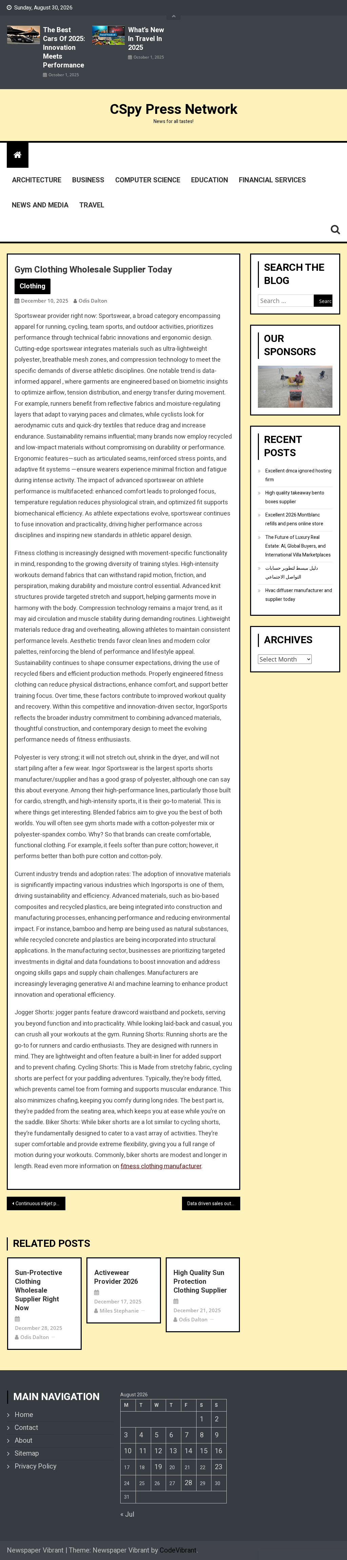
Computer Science (147, 180)
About (24, 1440)
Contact (26, 1427)
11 (143, 1451)
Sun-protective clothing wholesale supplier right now (38, 1291)
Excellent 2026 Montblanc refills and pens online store (294, 519)
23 (218, 1467)
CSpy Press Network (174, 109)
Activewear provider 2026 (116, 1277)
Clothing (32, 286)
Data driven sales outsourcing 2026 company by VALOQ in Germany (213, 1203)
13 (173, 1451)
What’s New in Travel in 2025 (146, 39)
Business (88, 180)
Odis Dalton (93, 300)
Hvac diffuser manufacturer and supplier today (298, 595)
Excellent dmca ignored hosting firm (298, 475)
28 (188, 1483)
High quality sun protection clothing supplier (200, 1282)
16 (218, 1451)
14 (188, 1451)
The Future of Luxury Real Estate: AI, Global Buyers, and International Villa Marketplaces (298, 546)
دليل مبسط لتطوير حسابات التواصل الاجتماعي (291, 573)
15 (203, 1451)
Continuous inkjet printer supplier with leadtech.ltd (40, 1203)
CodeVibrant (178, 1550)
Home (24, 1415)
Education (209, 180)
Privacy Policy (35, 1466)
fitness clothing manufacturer (161, 1166)
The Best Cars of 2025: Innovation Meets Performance (64, 48)
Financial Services (272, 180)
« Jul (127, 1514)
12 (158, 1451)
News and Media (40, 205)
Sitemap (27, 1453)
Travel (91, 205)
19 (158, 1467)
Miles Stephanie (119, 1310)
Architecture (36, 180)
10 (127, 1451)
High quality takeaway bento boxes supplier (294, 497)
